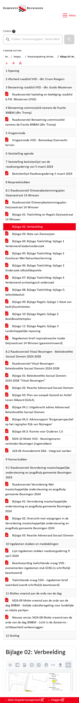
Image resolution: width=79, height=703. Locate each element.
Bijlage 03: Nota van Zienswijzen (33, 234)
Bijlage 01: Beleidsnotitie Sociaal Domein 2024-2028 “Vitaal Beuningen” (35, 378)
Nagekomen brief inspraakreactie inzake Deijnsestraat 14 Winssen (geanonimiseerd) (35, 341)
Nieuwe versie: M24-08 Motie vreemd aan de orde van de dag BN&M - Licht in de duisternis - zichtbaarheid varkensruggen (38, 622)
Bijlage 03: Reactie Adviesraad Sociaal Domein (42, 535)
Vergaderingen (21, 57)
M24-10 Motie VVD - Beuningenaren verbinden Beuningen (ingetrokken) (32, 441)
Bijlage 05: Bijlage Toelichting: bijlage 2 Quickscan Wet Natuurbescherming (34, 256)
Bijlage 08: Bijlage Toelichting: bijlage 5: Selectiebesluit (35, 292)
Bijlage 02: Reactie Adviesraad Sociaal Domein (42, 388)
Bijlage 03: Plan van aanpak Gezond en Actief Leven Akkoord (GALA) (38, 398)
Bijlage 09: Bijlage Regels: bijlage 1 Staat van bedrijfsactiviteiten (38, 304)
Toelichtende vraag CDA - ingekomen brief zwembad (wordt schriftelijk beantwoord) (36, 583)
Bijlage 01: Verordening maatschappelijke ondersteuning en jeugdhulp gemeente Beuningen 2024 (38, 506)
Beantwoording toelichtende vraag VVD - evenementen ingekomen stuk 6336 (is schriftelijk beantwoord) (37, 568)
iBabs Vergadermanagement (24, 700)
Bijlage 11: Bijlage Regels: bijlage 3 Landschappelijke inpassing (32, 329)
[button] (69, 39)
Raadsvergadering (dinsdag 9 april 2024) (48, 57)
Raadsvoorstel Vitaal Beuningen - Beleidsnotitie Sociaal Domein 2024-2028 (32, 366)
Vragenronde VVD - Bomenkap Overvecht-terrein (36, 143)
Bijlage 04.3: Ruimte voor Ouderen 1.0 (37, 431)
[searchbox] (33, 39)
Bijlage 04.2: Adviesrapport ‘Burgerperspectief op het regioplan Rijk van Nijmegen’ (39, 422)
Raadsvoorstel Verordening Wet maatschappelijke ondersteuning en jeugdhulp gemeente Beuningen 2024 (35, 489)
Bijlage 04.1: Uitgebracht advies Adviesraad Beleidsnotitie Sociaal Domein (37, 410)
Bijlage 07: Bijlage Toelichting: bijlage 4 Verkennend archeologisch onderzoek (34, 280)
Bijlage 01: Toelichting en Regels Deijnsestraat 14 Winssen (39, 217)
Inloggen (55, 700)
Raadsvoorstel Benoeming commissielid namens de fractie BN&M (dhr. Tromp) (34, 122)
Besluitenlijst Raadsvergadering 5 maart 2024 (41, 173)
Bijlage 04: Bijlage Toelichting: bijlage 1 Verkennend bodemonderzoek (34, 244)
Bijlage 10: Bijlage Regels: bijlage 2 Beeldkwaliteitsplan (32, 317)
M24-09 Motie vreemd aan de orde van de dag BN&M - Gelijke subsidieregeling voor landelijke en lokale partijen (39, 605)
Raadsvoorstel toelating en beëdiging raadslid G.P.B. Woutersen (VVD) (38, 97)
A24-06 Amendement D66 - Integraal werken (41, 451)
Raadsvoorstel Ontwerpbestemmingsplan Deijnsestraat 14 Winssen (35, 205)
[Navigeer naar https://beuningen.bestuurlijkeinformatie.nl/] (23, 15)
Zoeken (7, 31)
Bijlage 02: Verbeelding (27, 226)
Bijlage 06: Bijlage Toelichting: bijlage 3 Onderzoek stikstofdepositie (34, 268)
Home (8, 57)
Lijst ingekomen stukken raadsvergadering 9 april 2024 (37, 554)
